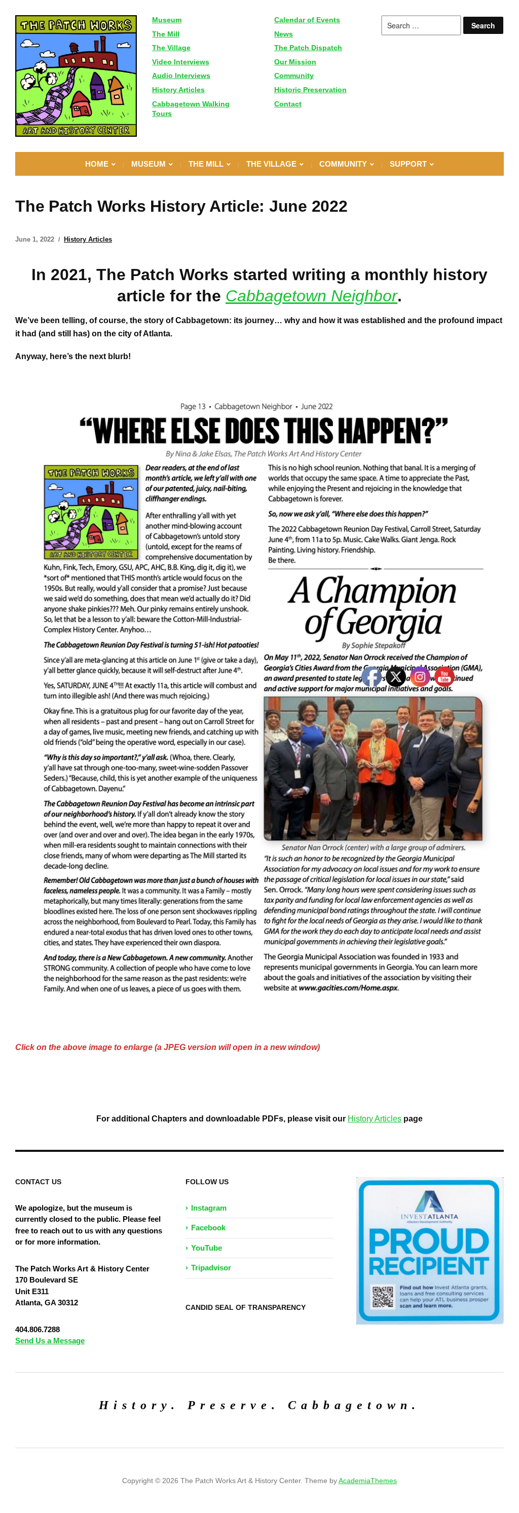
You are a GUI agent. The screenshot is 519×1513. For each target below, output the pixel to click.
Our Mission (295, 62)
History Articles (178, 90)
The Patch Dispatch (308, 48)
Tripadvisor (211, 1267)
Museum (166, 20)
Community (294, 75)
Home (96, 164)
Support (408, 164)
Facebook (208, 1227)
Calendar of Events (307, 20)
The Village (171, 48)
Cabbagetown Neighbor (311, 296)
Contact (288, 104)
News (283, 34)
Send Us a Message (50, 1340)
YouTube (206, 1248)
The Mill (165, 34)
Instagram (209, 1208)
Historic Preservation (310, 90)
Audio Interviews (181, 75)
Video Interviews (180, 62)
